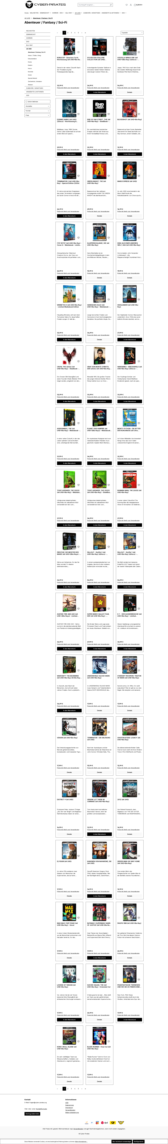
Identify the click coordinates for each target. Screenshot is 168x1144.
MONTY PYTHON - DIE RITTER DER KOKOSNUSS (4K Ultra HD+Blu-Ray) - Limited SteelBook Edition (128, 430)
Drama (30, 62)
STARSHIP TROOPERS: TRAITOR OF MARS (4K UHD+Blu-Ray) (129, 677)
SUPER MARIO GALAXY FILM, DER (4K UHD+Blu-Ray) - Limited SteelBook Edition (98, 615)
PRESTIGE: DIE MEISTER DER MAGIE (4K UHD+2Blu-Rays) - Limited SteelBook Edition (68, 553)
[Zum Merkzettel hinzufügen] (78, 52)
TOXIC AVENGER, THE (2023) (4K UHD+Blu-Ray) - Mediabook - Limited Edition (69, 491)
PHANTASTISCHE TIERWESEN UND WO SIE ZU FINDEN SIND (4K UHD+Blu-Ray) (128, 986)
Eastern (30, 65)
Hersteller (29, 106)
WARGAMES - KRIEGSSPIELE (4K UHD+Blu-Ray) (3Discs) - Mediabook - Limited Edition (129, 368)
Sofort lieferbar (33, 101)
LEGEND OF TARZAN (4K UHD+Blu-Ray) (66, 986)
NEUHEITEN (30, 31)
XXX (27, 95)
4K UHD (29, 49)
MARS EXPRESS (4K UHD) (127, 181)
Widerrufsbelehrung (72, 1112)
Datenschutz (69, 1105)
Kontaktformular (41, 1109)
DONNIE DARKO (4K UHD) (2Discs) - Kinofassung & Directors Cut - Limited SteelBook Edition (66, 120)
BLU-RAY (29, 45)
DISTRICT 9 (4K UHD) (65, 799)
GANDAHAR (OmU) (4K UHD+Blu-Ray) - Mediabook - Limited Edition (98, 306)
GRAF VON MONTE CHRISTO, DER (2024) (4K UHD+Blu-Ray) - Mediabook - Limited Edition (99, 368)
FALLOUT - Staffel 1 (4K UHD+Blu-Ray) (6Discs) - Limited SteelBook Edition (127, 553)
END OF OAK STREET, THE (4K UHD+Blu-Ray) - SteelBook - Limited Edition (98, 120)
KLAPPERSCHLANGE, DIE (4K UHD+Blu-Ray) (98, 244)
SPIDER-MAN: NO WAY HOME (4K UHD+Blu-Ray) (128, 862)
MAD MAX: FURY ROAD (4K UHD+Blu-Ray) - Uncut (67, 924)
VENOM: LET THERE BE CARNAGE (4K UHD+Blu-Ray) (98, 800)
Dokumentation (32, 58)
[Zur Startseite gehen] (45, 4)
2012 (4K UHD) (123, 799)
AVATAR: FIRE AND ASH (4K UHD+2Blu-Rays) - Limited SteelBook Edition (67, 615)
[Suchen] (111, 5)
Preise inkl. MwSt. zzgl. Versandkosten (68, 88)
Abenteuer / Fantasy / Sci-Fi (36, 52)
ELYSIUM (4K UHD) (64, 861)
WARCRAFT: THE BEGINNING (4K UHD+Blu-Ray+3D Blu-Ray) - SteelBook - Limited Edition (69, 677)
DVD (27, 42)
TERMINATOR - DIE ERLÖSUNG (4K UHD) (98, 739)
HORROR (29, 38)
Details (69, 92)
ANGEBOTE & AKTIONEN (35, 92)
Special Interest (32, 78)
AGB (66, 1103)
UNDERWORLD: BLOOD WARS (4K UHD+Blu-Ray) (98, 677)
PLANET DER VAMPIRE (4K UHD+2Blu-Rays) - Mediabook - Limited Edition (99, 430)
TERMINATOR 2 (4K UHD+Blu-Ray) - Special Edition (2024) (68, 182)
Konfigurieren (138, 1141)
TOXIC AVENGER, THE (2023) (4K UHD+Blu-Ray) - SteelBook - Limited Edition (99, 491)
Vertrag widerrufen (32, 1114)
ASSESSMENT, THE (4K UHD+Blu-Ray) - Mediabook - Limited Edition (68, 430)
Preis (27, 115)
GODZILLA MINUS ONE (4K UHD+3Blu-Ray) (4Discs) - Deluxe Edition (127, 59)
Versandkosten (70, 1110)
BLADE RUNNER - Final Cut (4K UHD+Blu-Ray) (99, 1048)
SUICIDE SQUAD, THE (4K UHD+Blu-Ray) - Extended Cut (98, 986)
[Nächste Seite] (82, 33)
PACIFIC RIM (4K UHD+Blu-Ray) (129, 923)
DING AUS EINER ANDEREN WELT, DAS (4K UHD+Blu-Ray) (128, 244)
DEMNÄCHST (31, 34)
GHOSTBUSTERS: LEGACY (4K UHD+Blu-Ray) (128, 739)
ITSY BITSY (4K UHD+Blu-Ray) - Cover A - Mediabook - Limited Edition (69, 244)
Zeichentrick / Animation (35, 81)
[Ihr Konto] (131, 5)
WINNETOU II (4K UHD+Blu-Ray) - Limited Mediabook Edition (69, 306)
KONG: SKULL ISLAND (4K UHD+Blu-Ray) (67, 1048)
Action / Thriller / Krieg (34, 55)
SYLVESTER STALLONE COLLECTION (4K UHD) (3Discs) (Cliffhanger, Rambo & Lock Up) (99, 59)
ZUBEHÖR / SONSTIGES (34, 88)
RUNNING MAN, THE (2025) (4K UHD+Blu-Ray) (129, 491)
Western (30, 84)
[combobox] (93, 5)
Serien (30, 75)
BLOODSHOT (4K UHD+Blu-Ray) (129, 119)
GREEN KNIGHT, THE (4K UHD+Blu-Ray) (96, 182)
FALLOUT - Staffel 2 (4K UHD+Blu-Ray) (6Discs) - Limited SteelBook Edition (97, 553)
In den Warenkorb (99, 92)
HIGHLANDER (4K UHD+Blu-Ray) (128, 306)
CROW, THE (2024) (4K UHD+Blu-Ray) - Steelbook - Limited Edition (67, 368)
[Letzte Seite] (85, 33)
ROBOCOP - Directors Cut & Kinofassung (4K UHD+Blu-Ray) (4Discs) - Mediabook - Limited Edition (69, 59)
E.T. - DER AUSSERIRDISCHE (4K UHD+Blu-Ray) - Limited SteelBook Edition (129, 615)
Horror (30, 68)
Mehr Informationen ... (81, 1141)
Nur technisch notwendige (122, 1141)
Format (28, 111)
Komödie (30, 71)
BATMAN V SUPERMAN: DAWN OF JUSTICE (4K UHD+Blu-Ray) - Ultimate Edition (99, 924)
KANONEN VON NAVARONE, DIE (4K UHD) (99, 862)
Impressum (69, 1108)
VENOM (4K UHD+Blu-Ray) (67, 738)
